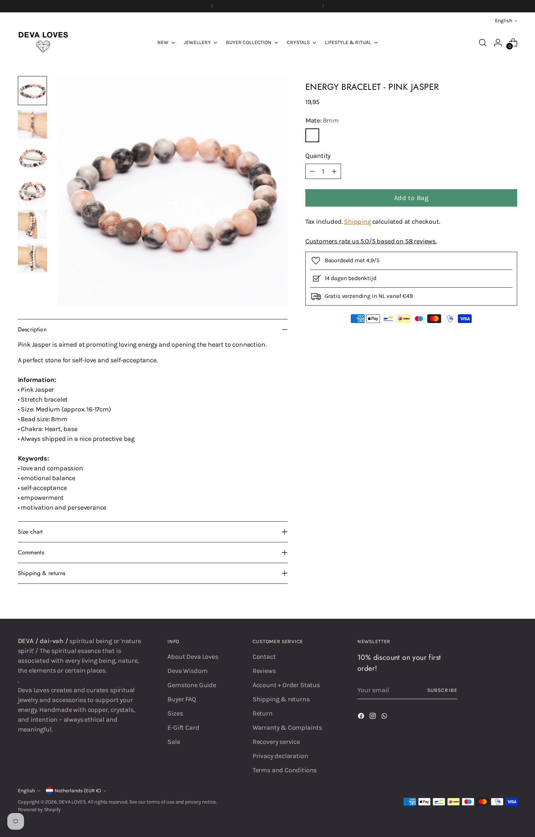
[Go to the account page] (498, 42)
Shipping (357, 222)
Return (263, 713)
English (503, 20)
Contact (264, 657)
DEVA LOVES (72, 802)
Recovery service (276, 742)
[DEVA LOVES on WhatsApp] (385, 717)
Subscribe (442, 690)
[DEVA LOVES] (43, 42)
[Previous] (212, 6)
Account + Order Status (286, 685)
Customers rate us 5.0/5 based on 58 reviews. (371, 241)
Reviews (264, 671)
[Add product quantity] (334, 171)
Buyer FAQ (181, 699)
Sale (173, 742)
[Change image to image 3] (32, 157)
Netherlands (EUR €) (78, 791)
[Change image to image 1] (32, 90)
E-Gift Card (183, 728)
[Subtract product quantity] (312, 171)
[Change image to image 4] (32, 191)
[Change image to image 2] (32, 124)
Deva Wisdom (187, 671)
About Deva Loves (192, 657)
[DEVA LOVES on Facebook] (361, 717)
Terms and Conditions (285, 770)
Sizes (175, 713)
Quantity (318, 156)
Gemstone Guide (191, 685)
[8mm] (312, 135)
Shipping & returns (281, 699)
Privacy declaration (280, 756)
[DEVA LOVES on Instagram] (373, 717)
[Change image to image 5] (32, 224)
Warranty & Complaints (287, 728)
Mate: (322, 120)
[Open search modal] (482, 42)
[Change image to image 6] (32, 257)
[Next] (323, 6)
